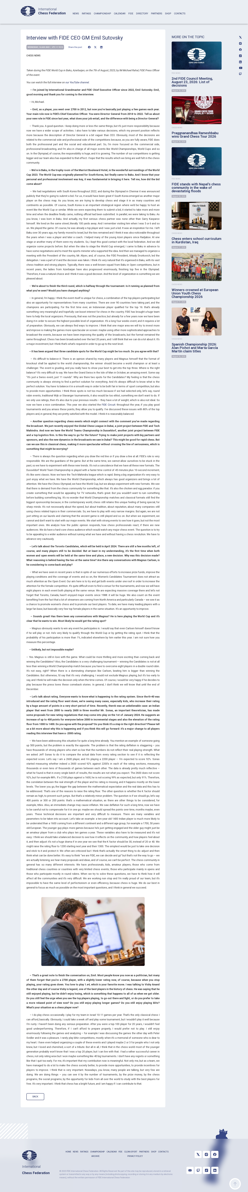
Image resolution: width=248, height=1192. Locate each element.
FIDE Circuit (108, 404)
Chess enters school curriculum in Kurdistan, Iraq (196, 240)
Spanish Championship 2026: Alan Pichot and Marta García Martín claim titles (195, 347)
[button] (89, 47)
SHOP (168, 13)
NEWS (76, 13)
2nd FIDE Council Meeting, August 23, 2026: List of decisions (192, 82)
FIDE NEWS (176, 73)
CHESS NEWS (33, 55)
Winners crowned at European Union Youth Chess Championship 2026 (195, 293)
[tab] (75, 17)
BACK (35, 1096)
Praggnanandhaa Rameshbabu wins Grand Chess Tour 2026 (195, 134)
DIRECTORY (142, 13)
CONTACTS (179, 13)
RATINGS (86, 13)
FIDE (130, 13)
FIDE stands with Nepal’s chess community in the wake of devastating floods (196, 187)
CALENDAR (119, 13)
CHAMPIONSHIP (102, 13)
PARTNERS (156, 13)
